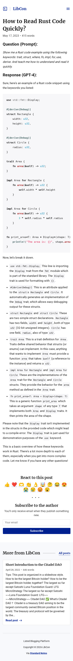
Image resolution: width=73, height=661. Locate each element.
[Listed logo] (5, 8)
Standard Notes (38, 653)
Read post (12, 620)
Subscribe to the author (36, 505)
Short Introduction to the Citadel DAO (34, 565)
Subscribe (36, 530)
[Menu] (68, 9)
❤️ (14, 484)
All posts (64, 553)
